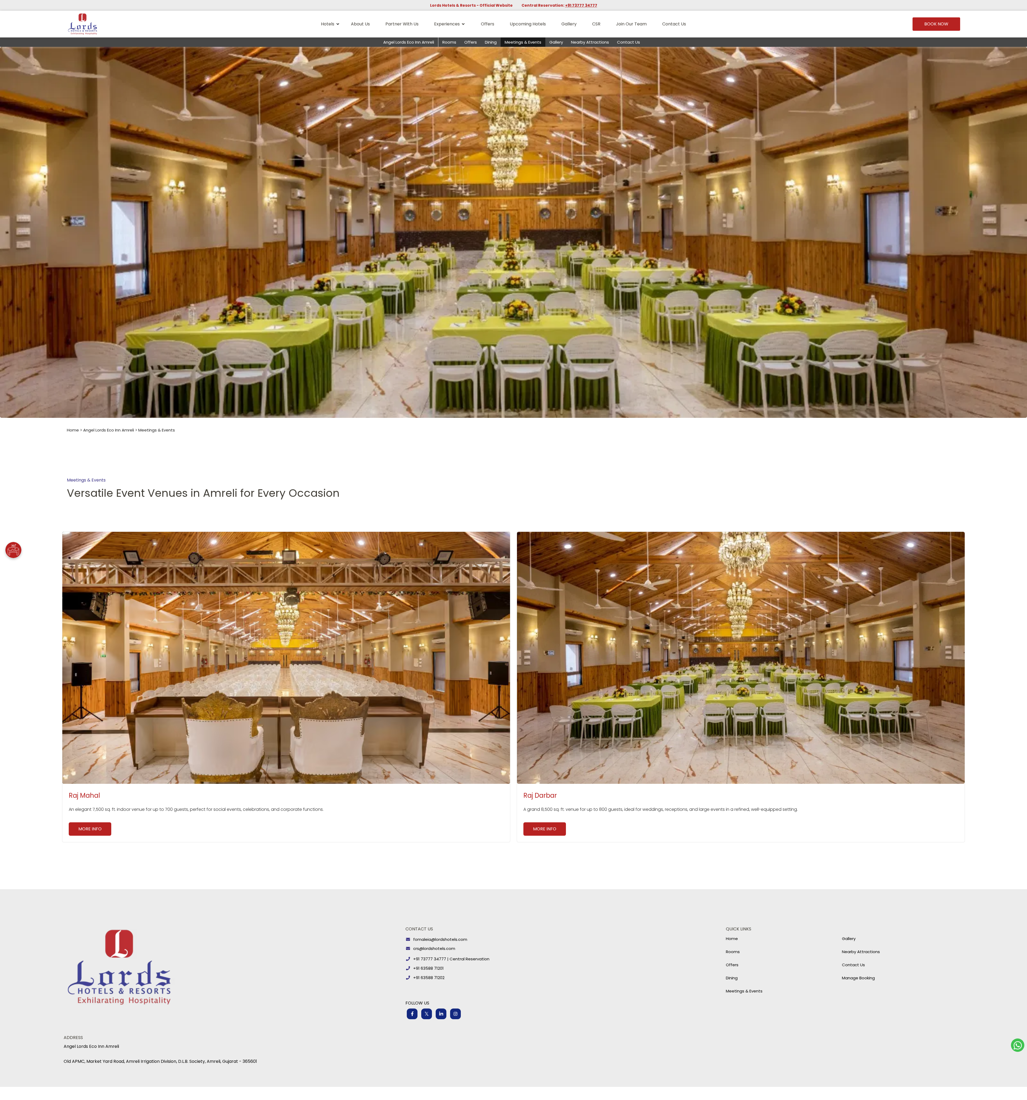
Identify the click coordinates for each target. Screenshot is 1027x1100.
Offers (487, 24)
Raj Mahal (84, 795)
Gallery (569, 24)
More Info (90, 829)
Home (73, 430)
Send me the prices (992, 507)
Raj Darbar (540, 795)
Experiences (447, 24)
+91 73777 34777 (581, 5)
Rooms (449, 42)
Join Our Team (631, 24)
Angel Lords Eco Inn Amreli (408, 42)
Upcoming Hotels (528, 24)
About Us (360, 24)
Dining (491, 42)
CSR (596, 24)
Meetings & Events (523, 42)
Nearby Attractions (590, 42)
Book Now (936, 24)
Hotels (327, 24)
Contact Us (674, 24)
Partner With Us (402, 24)
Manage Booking (858, 978)
